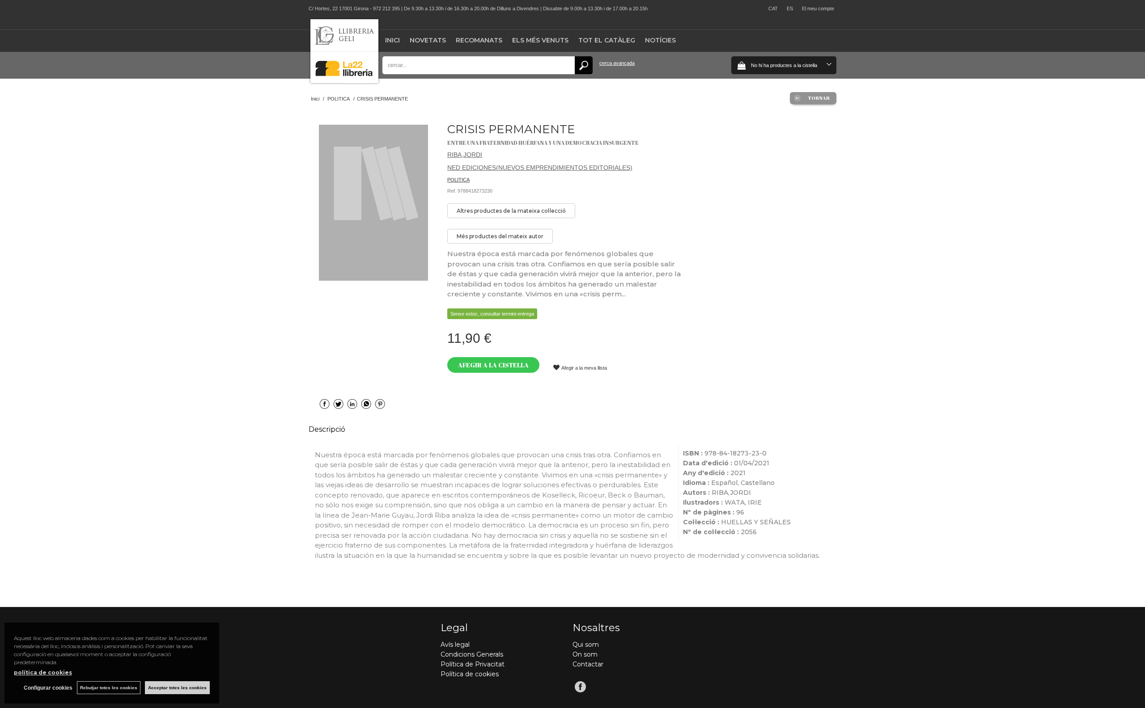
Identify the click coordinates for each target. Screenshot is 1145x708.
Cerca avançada (617, 63)
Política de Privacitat (473, 664)
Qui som (585, 645)
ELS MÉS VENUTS (540, 40)
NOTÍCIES (660, 40)
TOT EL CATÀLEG (606, 40)
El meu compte (818, 8)
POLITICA (458, 179)
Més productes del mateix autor (500, 236)
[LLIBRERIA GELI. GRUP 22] (344, 81)
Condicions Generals (472, 654)
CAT (773, 8)
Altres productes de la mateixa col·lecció (511, 210)
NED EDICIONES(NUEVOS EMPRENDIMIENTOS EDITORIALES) (539, 167)
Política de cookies (470, 674)
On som (585, 654)
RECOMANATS (479, 40)
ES (790, 8)
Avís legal (455, 645)
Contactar (587, 664)
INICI (392, 40)
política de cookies (43, 672)
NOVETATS (428, 40)
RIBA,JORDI (464, 154)
